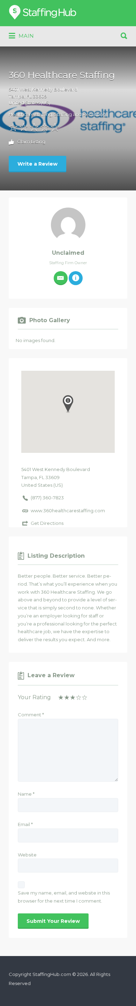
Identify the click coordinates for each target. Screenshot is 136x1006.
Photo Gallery (49, 320)
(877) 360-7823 (47, 497)
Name (26, 794)
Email (25, 824)
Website (27, 854)
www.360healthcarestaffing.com (68, 510)
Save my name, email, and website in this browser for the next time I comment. (64, 897)
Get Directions (47, 523)
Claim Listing (30, 142)
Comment (31, 714)
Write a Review (37, 164)
